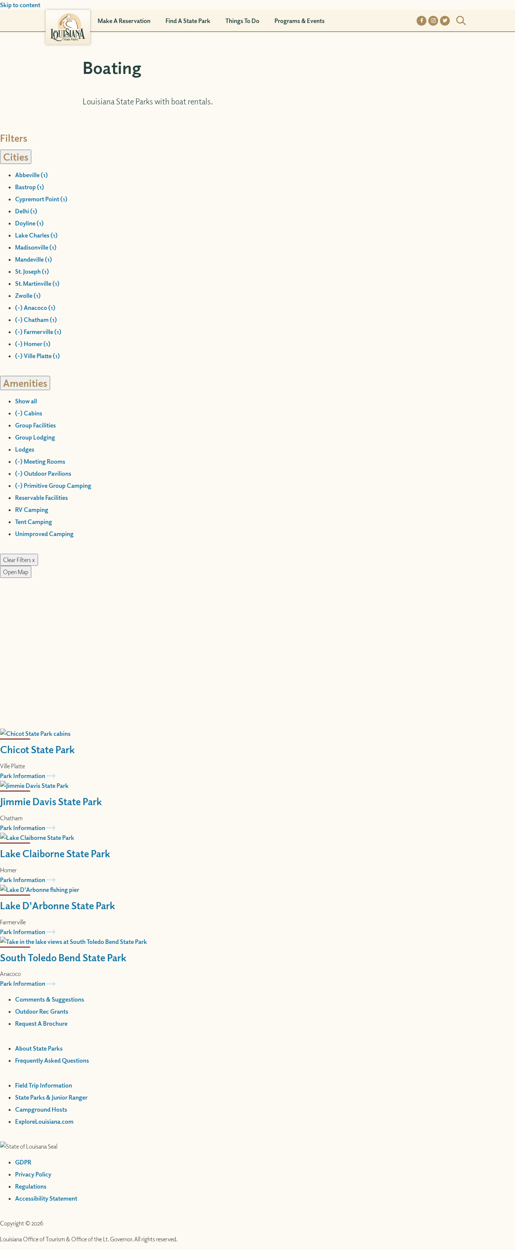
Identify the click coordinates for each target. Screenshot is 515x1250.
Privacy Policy (33, 1174)
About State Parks (39, 1048)
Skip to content (20, 5)
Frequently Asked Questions (52, 1060)
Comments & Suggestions (49, 999)
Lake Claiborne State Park (55, 853)
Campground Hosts (41, 1109)
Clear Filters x (19, 560)
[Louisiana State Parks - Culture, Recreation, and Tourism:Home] (68, 20)
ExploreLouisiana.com (44, 1121)
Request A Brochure (41, 1023)
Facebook (421, 21)
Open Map (15, 572)
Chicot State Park (37, 749)
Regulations (30, 1186)
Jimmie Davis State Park (51, 801)
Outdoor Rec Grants (41, 1011)
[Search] (461, 21)
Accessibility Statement (46, 1198)
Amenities (25, 383)
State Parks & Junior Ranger (51, 1097)
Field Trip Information (43, 1085)
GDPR (23, 1162)
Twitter (445, 21)
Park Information (22, 776)
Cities (15, 156)
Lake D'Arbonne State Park (57, 905)
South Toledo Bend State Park (63, 957)
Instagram (433, 21)
